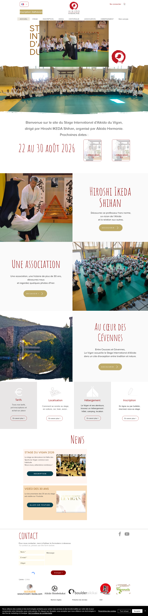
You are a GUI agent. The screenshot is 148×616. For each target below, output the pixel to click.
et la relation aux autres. (111, 219)
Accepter (137, 611)
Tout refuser (124, 611)
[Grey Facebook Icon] (120, 534)
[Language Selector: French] (24, 4)
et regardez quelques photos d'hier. (36, 283)
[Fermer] (145, 611)
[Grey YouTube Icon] (127, 534)
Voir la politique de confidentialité (40, 613)
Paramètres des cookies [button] (107, 611)
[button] (124, 4)
